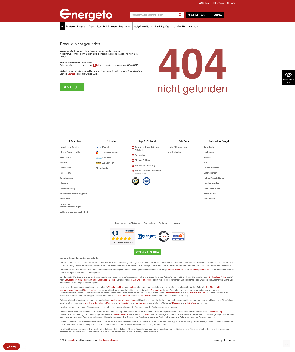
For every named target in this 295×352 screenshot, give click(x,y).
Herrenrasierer (124, 302)
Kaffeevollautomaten (196, 292)
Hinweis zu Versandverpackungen (70, 205)
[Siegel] (146, 180)
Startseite (72, 73)
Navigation (81, 26)
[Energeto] (95, 15)
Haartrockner (140, 302)
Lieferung (64, 183)
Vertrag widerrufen (146, 252)
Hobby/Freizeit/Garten (143, 26)
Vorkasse (106, 157)
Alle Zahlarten (102, 167)
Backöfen (210, 286)
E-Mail (96, 65)
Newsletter (65, 198)
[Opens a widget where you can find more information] (11, 346)
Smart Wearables (178, 26)
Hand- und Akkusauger (141, 279)
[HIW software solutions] (227, 340)
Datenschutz (66, 167)
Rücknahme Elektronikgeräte (73, 193)
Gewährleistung (67, 188)
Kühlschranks (144, 314)
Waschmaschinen (116, 286)
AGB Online (65, 157)
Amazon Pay (108, 162)
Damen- (109, 302)
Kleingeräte (156, 289)
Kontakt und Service (69, 147)
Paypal (105, 147)
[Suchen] (180, 15)
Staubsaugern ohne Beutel (103, 279)
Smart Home (193, 26)
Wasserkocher (124, 295)
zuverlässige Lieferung (199, 269)
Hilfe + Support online (70, 152)
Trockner (132, 286)
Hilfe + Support (218, 3)
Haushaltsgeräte (162, 26)
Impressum (65, 172)
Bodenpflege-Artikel (217, 276)
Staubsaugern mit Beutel (76, 279)
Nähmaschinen (128, 299)
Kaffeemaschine (172, 292)
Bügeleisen (115, 299)
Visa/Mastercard (110, 152)
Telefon (91, 26)
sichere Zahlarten (175, 269)
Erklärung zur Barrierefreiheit (74, 211)
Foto (99, 26)
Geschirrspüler (89, 289)
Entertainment (125, 26)
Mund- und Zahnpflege (94, 302)
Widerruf (64, 162)
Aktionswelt (209, 198)
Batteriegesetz (66, 177)
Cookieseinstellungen (108, 340)
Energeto (71, 339)
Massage (176, 302)
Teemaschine (145, 295)
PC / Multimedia (110, 26)
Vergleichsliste (175, 152)
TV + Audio (70, 26)
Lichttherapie (190, 302)
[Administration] (234, 340)
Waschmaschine (120, 314)
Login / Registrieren (177, 147)
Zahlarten (163, 223)
